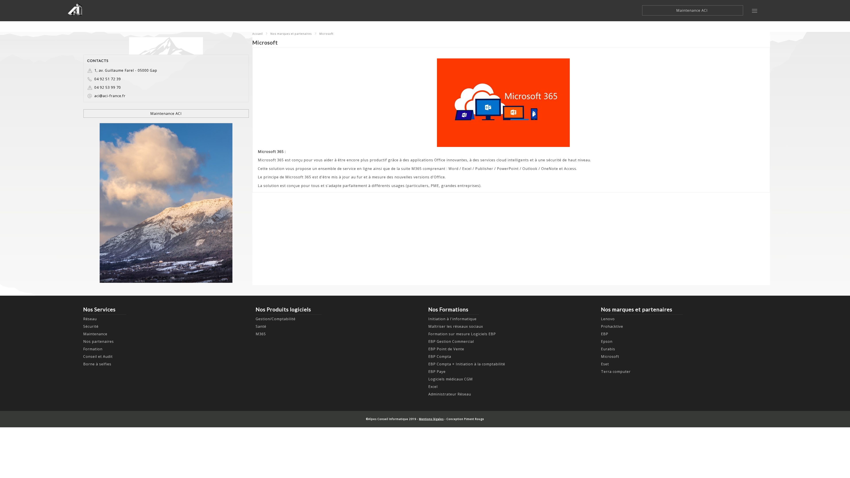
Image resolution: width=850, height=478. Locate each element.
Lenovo (608, 318)
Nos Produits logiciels (283, 309)
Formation (92, 349)
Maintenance (95, 334)
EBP (604, 334)
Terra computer (616, 371)
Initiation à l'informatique (452, 318)
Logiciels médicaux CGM (450, 379)
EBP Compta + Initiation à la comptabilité (466, 364)
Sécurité (91, 326)
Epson (606, 341)
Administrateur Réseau (449, 394)
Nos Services (99, 309)
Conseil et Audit (98, 356)
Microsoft (326, 34)
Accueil (257, 34)
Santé (261, 326)
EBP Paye (437, 371)
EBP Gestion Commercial (451, 341)
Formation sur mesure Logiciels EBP (462, 334)
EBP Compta (439, 356)
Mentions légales (431, 419)
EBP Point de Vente (446, 349)
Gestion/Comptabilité (276, 318)
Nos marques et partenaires (291, 34)
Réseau (90, 318)
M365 (261, 334)
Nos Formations (448, 309)
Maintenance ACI (692, 10)
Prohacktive (612, 326)
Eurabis (608, 349)
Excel (433, 386)
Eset (605, 364)
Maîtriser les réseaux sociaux (455, 326)
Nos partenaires (98, 341)
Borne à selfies (97, 364)
